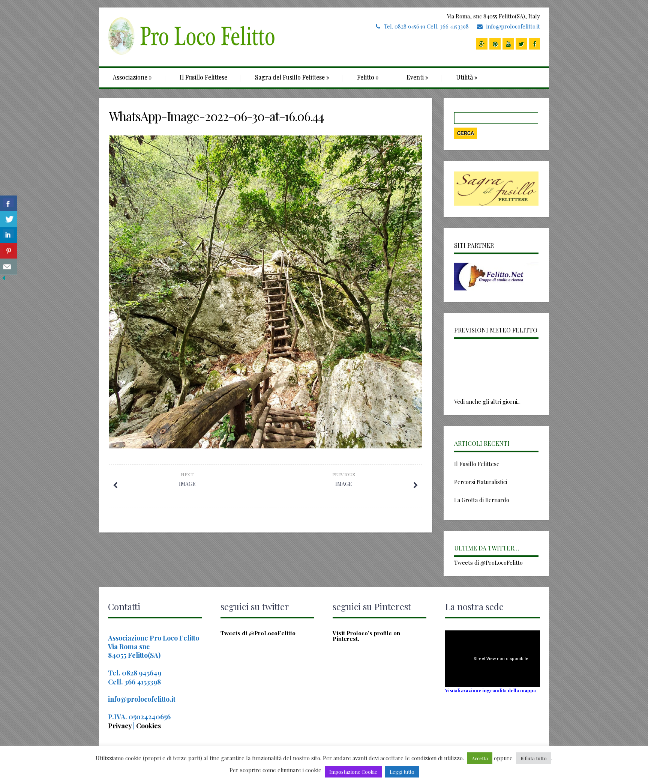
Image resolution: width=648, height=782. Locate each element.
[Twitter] (521, 44)
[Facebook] (534, 44)
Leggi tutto (402, 771)
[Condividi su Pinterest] (8, 251)
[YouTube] (508, 44)
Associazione (132, 77)
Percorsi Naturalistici (480, 482)
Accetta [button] (480, 758)
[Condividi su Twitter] (8, 219)
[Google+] (482, 44)
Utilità (466, 77)
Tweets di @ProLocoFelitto (488, 562)
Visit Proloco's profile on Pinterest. (366, 635)
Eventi (417, 77)
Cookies (148, 725)
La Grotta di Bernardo (481, 500)
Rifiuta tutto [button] (533, 758)
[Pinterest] (495, 44)
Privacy (120, 725)
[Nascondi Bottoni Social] (4, 279)
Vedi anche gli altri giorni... (487, 401)
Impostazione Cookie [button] (353, 771)
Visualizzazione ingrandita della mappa (490, 690)
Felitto (368, 77)
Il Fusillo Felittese (203, 77)
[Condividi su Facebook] (8, 204)
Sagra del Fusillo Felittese (292, 77)
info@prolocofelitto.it (513, 26)
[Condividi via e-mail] (8, 267)
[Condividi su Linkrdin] (8, 235)
